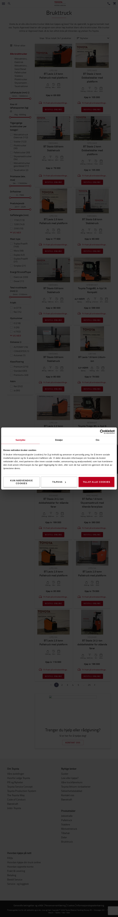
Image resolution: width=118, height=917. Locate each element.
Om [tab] (97, 440)
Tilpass (57, 482)
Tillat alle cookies (96, 482)
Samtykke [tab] (20, 440)
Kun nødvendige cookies (21, 482)
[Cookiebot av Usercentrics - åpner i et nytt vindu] (102, 432)
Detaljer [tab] (59, 440)
